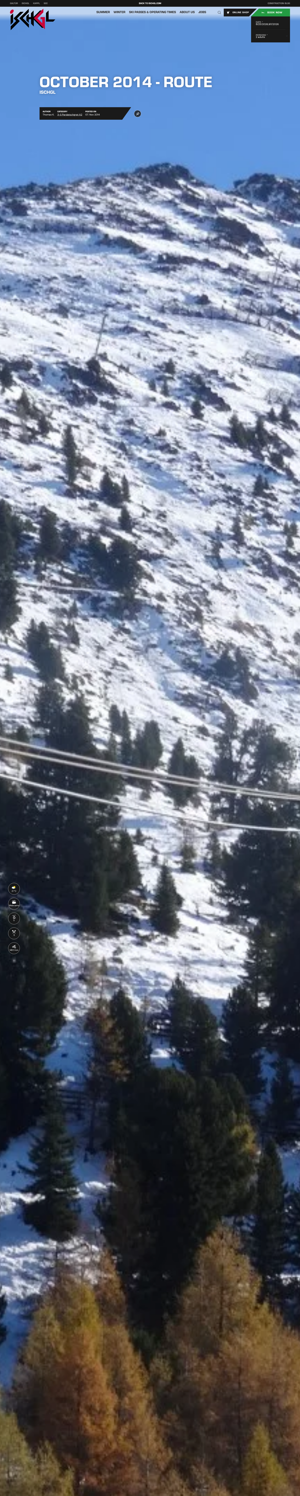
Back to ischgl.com (150, 3)
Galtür (14, 3)
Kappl (36, 3)
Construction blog (279, 3)
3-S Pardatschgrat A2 (69, 114)
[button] (219, 12)
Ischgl (25, 3)
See (46, 3)
